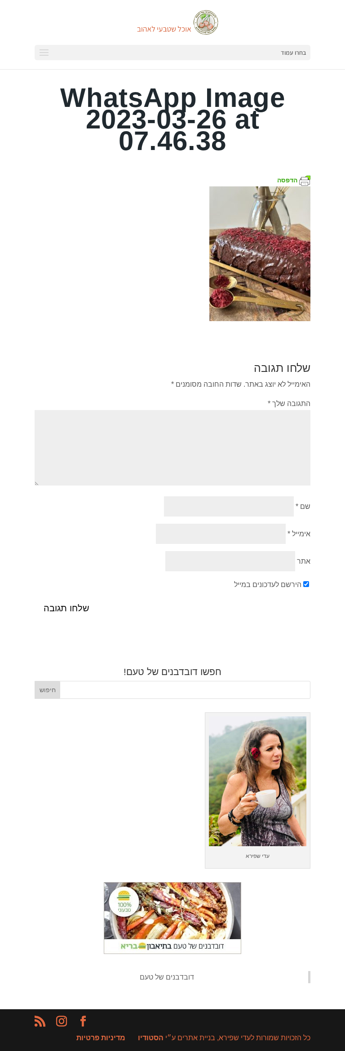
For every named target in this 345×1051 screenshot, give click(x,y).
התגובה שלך (289, 403)
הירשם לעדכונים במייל (267, 584)
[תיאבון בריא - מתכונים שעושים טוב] (172, 951)
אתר (303, 561)
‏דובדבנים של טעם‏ (167, 977)
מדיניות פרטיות (100, 1038)
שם (303, 506)
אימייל (299, 534)
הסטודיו (151, 1038)
